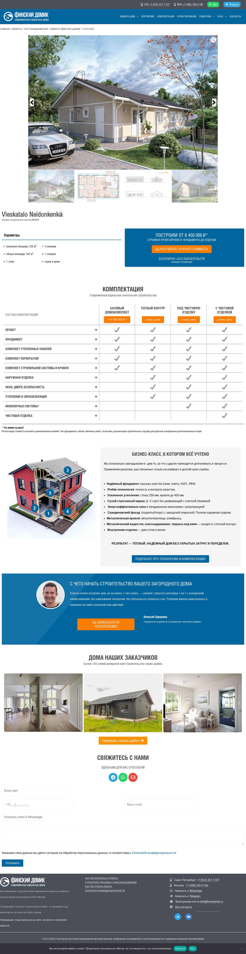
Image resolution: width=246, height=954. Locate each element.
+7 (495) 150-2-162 (193, 4)
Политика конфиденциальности (105, 891)
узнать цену (153, 319)
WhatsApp (196, 890)
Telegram (234, 4)
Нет (192, 948)
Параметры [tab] (12, 235)
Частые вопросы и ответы (101, 878)
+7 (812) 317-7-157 (159, 4)
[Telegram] (178, 916)
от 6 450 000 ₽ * (117, 319)
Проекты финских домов (65, 28)
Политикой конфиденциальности (154, 852)
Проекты (17, 28)
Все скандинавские (36, 28)
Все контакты (183, 906)
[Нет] (241, 948)
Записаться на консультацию (107, 624)
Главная (5, 28)
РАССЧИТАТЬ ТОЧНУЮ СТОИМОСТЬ (184, 249)
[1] (123, 102)
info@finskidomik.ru (211, 901)
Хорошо (180, 948)
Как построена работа (98, 887)
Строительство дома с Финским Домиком (111, 882)
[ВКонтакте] (188, 916)
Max (215, 4)
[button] (136, 16)
